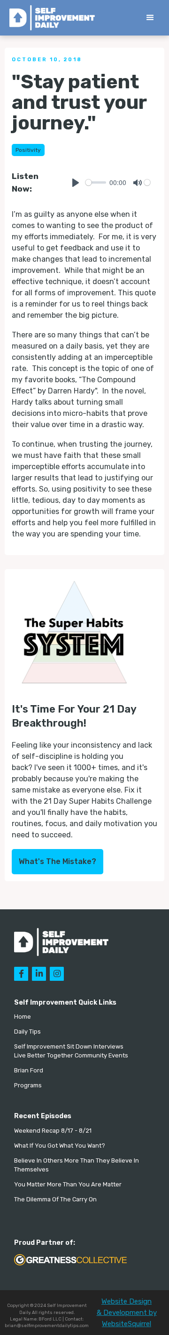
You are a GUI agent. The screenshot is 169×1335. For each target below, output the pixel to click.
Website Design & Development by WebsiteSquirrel (127, 1312)
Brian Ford (28, 1070)
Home (22, 1016)
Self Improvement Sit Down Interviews (68, 1046)
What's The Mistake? (57, 861)
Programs (28, 1085)
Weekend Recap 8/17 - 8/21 (53, 1130)
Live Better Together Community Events (71, 1055)
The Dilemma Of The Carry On (55, 1199)
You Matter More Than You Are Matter (68, 1184)
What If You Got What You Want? (59, 1145)
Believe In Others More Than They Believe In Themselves (76, 1165)
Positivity (28, 150)
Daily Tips (27, 1031)
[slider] (95, 182)
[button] (150, 18)
